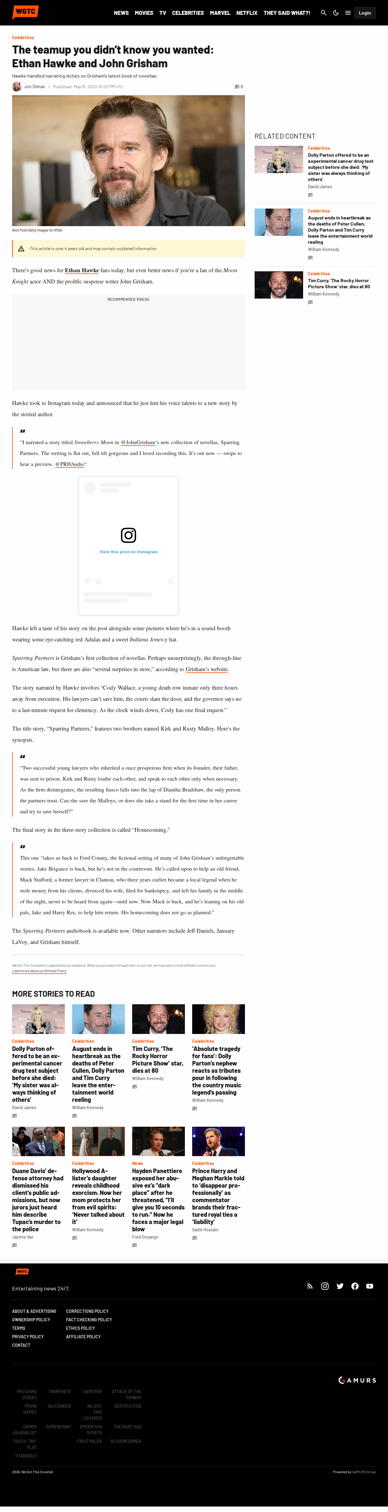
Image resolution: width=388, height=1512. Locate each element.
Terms (18, 1328)
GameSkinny (58, 1426)
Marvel (220, 12)
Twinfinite (59, 1391)
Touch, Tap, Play (25, 1444)
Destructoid (128, 1406)
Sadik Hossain (205, 1229)
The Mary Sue (128, 1426)
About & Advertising (34, 1311)
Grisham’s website (207, 669)
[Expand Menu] (348, 13)
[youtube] (369, 1286)
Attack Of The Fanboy (127, 1394)
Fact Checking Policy (89, 1319)
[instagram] (325, 1286)
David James (24, 1107)
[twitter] (339, 1286)
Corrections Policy (87, 1311)
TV (162, 12)
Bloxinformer (126, 1441)
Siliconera (59, 1406)
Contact (21, 1345)
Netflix (247, 12)
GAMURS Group (364, 1472)
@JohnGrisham (138, 442)
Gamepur (92, 1391)
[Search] (324, 13)
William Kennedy (88, 1107)
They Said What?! (287, 12)
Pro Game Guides (27, 1394)
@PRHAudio (69, 463)
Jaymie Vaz (22, 1236)
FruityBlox (89, 1441)
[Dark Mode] (336, 13)
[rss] (310, 1286)
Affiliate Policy (83, 1336)
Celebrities (188, 12)
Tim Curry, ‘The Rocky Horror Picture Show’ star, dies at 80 (157, 1059)
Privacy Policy (28, 1336)
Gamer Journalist (24, 1429)
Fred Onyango (145, 1236)
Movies (144, 12)
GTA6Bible (26, 1455)
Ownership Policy (31, 1319)
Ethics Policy (80, 1328)
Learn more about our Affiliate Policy (39, 970)
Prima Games (30, 1409)
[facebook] (355, 1286)
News (121, 12)
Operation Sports (91, 1429)
